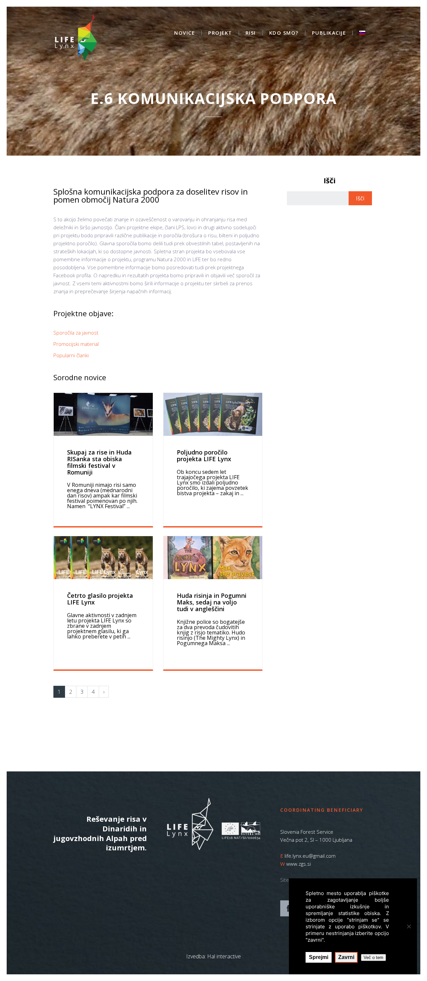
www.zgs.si (298, 863)
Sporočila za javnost (75, 332)
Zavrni (346, 957)
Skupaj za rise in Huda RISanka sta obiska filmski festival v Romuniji (99, 462)
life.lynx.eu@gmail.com (310, 855)
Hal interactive (224, 956)
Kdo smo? (284, 33)
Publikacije (329, 33)
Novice (184, 33)
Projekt (220, 33)
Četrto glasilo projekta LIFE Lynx (100, 598)
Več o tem (373, 957)
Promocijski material (76, 344)
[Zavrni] (408, 926)
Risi (251, 33)
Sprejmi (318, 957)
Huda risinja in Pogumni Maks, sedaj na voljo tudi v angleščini (212, 602)
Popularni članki (71, 355)
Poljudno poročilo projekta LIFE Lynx (204, 455)
